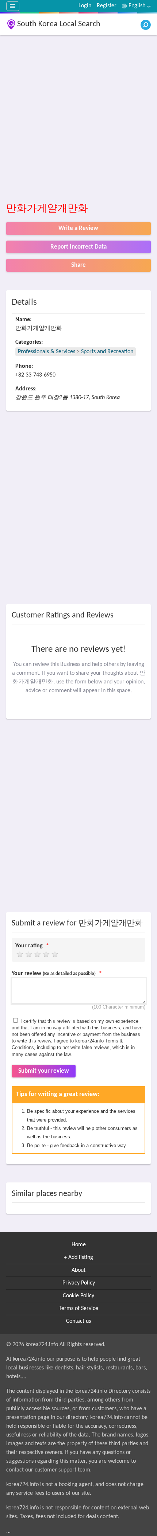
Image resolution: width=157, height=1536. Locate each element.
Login (84, 6)
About (78, 1270)
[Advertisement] (78, 119)
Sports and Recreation (107, 352)
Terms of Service (78, 1308)
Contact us (78, 1321)
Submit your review (43, 1071)
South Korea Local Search (58, 24)
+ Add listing (78, 1257)
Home (79, 1245)
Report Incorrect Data (78, 247)
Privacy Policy (78, 1283)
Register (106, 6)
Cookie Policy (78, 1296)
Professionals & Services (46, 352)
